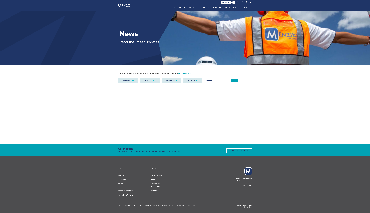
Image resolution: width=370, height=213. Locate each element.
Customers (121, 183)
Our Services (122, 172)
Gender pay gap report (160, 205)
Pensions (154, 179)
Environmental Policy (157, 183)
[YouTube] (250, 2)
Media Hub (154, 190)
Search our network (239, 151)
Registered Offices (156, 187)
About (153, 172)
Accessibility (226, 2)
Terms (135, 205)
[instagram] (246, 2)
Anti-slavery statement (124, 205)
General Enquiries (156, 176)
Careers (153, 168)
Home (120, 168)
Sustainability (122, 176)
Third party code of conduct (176, 205)
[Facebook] (242, 2)
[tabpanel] (185, 38)
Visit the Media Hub (185, 73)
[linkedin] (238, 2)
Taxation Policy (190, 205)
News (120, 187)
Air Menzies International (125, 190)
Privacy (140, 205)
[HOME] (174, 7)
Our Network (122, 179)
